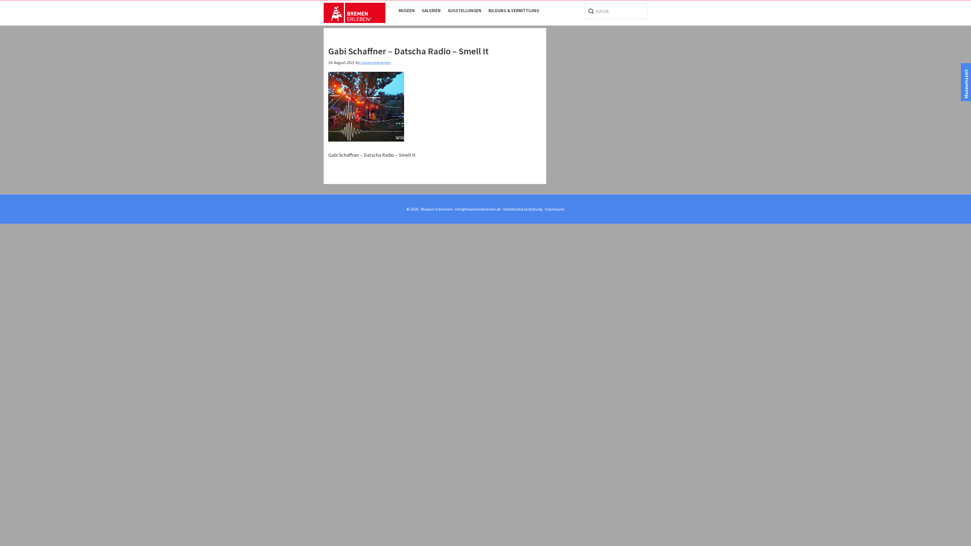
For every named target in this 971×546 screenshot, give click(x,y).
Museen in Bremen (360, 13)
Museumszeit (966, 84)
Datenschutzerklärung (522, 209)
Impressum (554, 209)
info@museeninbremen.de (478, 209)
